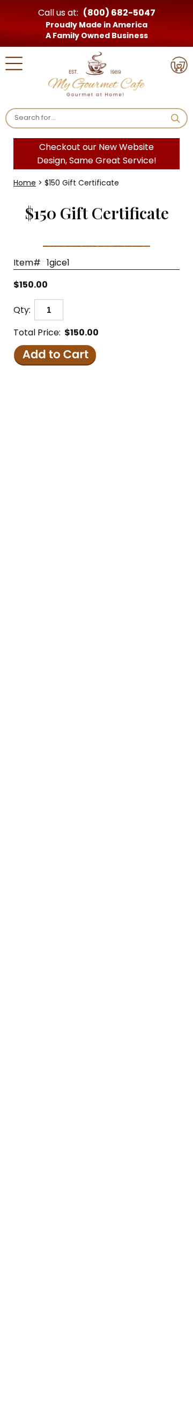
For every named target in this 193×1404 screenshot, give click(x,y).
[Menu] (14, 65)
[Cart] (179, 66)
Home (24, 182)
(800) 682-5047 (119, 12)
